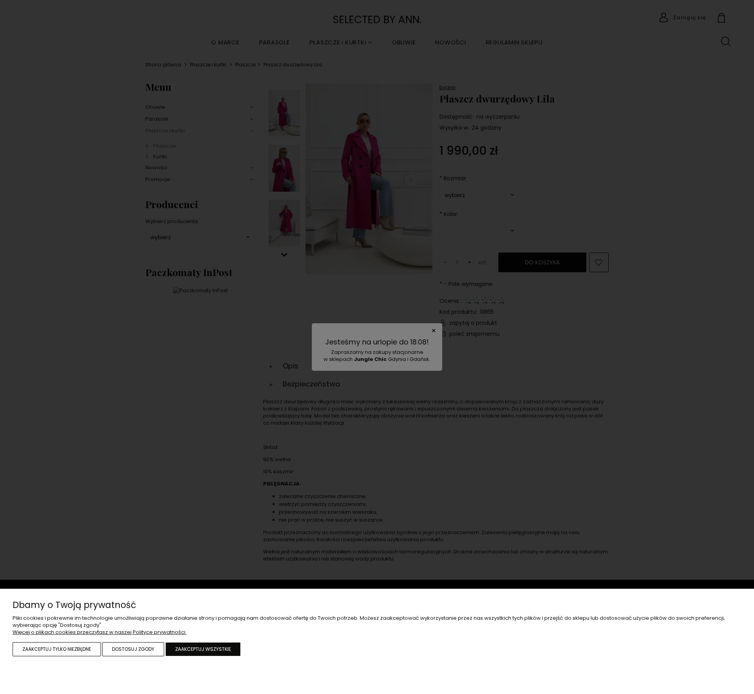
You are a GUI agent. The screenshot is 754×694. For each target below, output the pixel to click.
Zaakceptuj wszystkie (203, 649)
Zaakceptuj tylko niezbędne (56, 649)
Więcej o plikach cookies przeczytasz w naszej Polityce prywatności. (100, 632)
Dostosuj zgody (133, 649)
